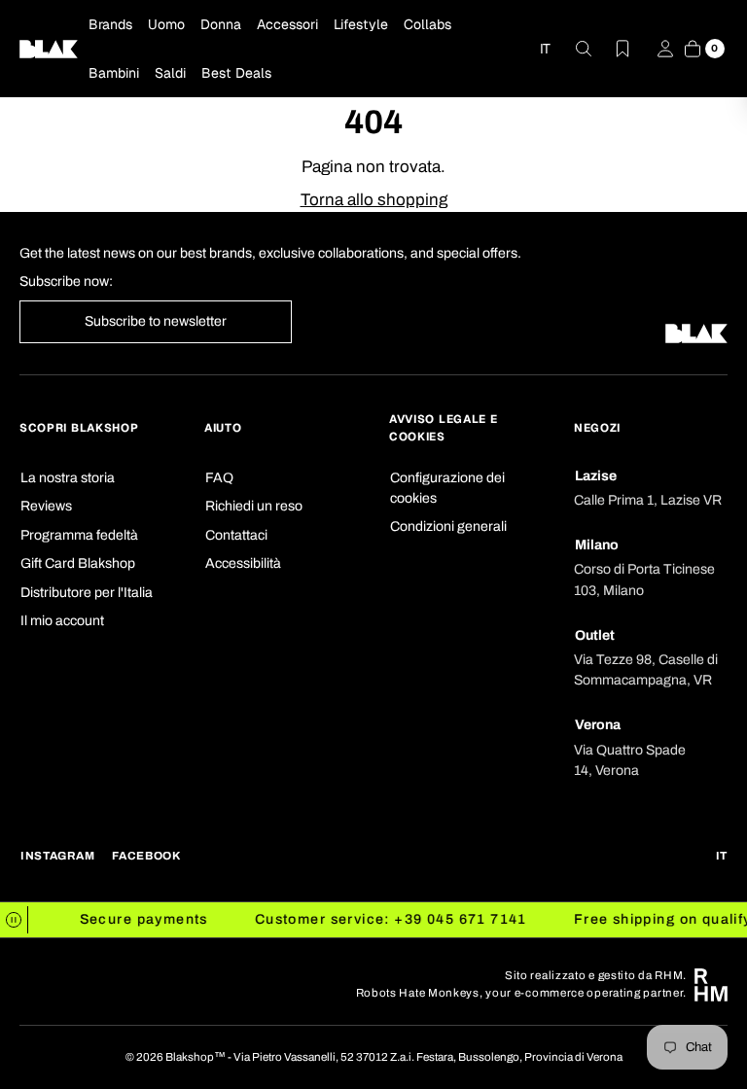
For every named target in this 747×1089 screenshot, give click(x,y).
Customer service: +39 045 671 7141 (383, 919)
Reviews (46, 506)
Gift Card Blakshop (77, 563)
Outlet (595, 635)
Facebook (146, 855)
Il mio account (62, 621)
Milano (597, 545)
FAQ (219, 478)
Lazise (596, 476)
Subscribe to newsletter (156, 321)
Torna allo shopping (374, 200)
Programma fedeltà (79, 535)
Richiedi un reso (253, 506)
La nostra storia (67, 478)
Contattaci (236, 535)
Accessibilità (243, 563)
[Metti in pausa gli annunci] (14, 919)
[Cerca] (572, 48)
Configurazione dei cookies (447, 488)
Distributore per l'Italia (86, 592)
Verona (598, 725)
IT (545, 48)
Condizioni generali (448, 526)
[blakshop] (48, 48)
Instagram (57, 855)
